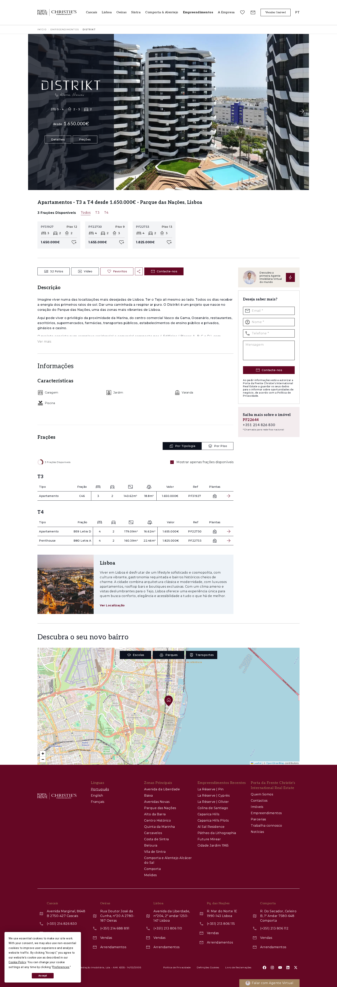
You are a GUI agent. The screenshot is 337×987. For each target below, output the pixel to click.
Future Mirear (209, 839)
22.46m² (150, 540)
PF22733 (195, 540)
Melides (150, 875)
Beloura (150, 845)
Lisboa (107, 12)
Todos (86, 212)
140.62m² (130, 496)
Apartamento (49, 496)
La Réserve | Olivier (213, 802)
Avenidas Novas (156, 802)
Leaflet (257, 763)
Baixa (148, 795)
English (97, 795)
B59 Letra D (82, 531)
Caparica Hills (208, 814)
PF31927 (194, 496)
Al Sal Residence (211, 827)
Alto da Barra (155, 814)
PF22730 (195, 531)
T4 (106, 212)
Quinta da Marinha (159, 827)
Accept (42, 975)
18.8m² (149, 496)
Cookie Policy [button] (17, 962)
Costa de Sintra (156, 839)
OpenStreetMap (275, 763)
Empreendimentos (65, 29)
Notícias (257, 832)
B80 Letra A (82, 540)
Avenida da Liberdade (162, 789)
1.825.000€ (171, 540)
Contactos (259, 800)
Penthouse (47, 540)
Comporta (152, 869)
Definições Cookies (208, 967)
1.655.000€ (171, 531)
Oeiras (121, 12)
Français (97, 802)
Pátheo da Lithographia (217, 833)
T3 (97, 212)
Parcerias (258, 819)
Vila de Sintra (155, 852)
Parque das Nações (160, 808)
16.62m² (150, 531)
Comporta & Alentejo (161, 12)
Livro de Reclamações (238, 967)
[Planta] (215, 496)
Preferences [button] (60, 967)
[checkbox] (172, 462)
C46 (82, 496)
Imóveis (257, 807)
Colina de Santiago (213, 808)
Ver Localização (112, 605)
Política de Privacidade (177, 967)
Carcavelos (153, 833)
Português (100, 789)
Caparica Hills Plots (213, 820)
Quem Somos (262, 794)
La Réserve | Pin (211, 789)
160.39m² (131, 540)
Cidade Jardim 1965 (213, 845)
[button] (226, 12)
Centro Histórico (157, 820)
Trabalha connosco (266, 825)
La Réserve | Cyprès (214, 795)
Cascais (91, 12)
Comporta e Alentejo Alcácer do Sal (168, 860)
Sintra (136, 12)
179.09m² (131, 531)
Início (42, 29)
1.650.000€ (170, 496)
